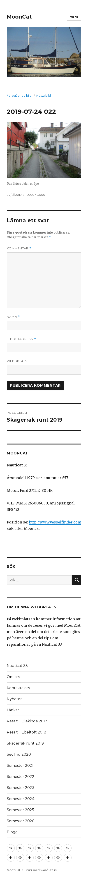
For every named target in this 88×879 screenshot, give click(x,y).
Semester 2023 (20, 788)
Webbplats (17, 361)
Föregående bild (19, 95)
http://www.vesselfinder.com (55, 522)
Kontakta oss (18, 688)
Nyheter (14, 699)
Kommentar (19, 248)
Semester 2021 (20, 765)
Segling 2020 (19, 754)
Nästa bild (43, 95)
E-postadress (21, 339)
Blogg (12, 832)
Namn (13, 317)
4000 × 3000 (35, 194)
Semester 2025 (20, 810)
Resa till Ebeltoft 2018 (26, 732)
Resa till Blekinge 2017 (27, 721)
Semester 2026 (20, 821)
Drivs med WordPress (40, 870)
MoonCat (19, 17)
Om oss (13, 677)
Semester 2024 (20, 799)
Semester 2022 (20, 776)
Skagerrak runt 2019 (25, 743)
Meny (74, 16)
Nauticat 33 (17, 666)
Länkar (13, 710)
